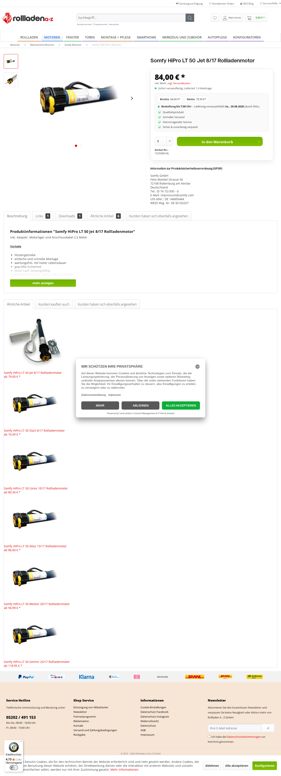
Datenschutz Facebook (154, 712)
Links (42, 216)
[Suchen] (190, 18)
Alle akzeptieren (236, 766)
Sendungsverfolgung (191, 3)
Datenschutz (148, 725)
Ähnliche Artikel (105, 216)
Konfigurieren (264, 766)
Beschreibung (17, 216)
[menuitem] (135, 20)
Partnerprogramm (84, 716)
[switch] (14, 767)
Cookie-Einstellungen (153, 707)
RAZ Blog (248, 3)
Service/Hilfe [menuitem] (270, 3)
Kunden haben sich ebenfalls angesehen (158, 216)
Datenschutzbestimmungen (244, 737)
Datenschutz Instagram (154, 716)
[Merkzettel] (215, 18)
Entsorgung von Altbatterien (90, 707)
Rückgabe (79, 735)
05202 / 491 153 (21, 717)
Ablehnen (212, 766)
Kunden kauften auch (53, 304)
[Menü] (20, 742)
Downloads (70, 216)
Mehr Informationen (124, 769)
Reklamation (81, 721)
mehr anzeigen (43, 283)
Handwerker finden (222, 3)
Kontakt (78, 725)
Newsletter (80, 712)
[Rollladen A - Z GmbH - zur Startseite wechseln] (28, 18)
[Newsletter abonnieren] (268, 728)
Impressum (147, 735)
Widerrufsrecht (149, 721)
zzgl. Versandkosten (178, 83)
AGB (143, 730)
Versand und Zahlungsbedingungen (95, 730)
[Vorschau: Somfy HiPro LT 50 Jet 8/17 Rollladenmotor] (11, 61)
